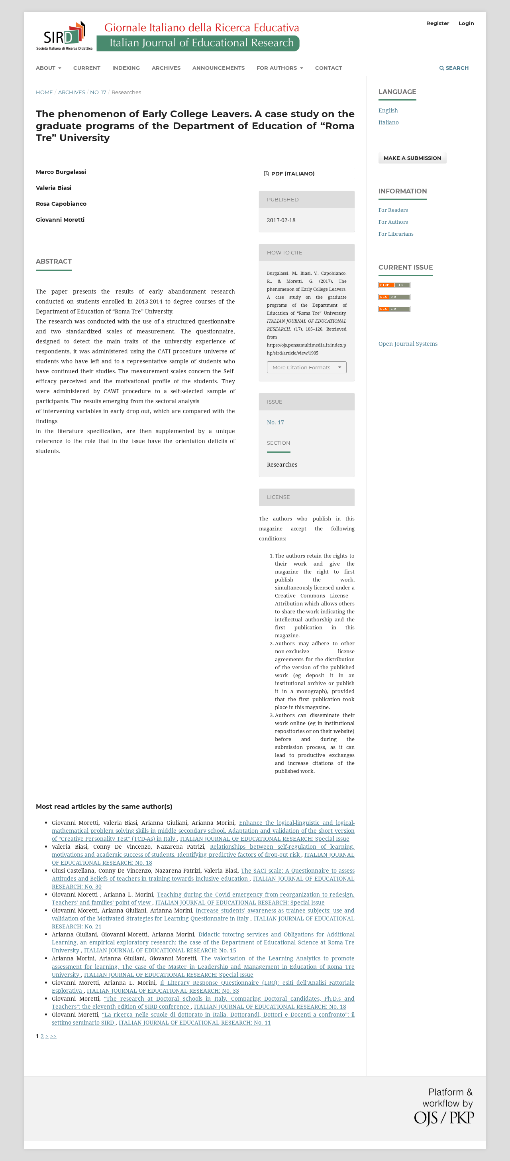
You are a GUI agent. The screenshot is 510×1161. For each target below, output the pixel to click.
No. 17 (98, 92)
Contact (328, 68)
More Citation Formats (301, 367)
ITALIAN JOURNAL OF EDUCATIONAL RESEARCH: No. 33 (163, 990)
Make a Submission (412, 158)
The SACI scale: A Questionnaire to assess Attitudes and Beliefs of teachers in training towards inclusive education (203, 874)
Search (456, 68)
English (388, 110)
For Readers (393, 209)
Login (466, 23)
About (46, 68)
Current (86, 68)
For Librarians (396, 233)
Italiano (389, 122)
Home (44, 92)
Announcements (218, 68)
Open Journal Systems (408, 343)
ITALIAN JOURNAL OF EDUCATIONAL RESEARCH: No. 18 (270, 1006)
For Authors (277, 68)
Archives (166, 68)
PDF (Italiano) (292, 173)
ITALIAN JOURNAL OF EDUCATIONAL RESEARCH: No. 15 (160, 950)
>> (53, 1036)
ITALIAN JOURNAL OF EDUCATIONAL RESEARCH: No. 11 (195, 1022)
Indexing (126, 68)
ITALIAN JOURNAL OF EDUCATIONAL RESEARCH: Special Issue (264, 838)
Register (437, 23)
